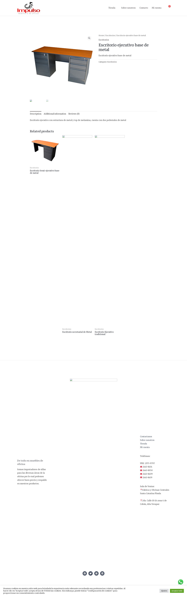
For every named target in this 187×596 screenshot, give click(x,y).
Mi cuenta (156, 8)
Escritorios (110, 35)
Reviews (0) (74, 114)
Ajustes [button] (164, 591)
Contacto (143, 8)
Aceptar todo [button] (176, 591)
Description (35, 114)
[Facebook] (85, 573)
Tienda (111, 8)
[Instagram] (96, 573)
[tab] (35, 114)
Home (101, 35)
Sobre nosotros (128, 8)
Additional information (55, 114)
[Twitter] (90, 573)
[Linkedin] (102, 573)
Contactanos (146, 436)
